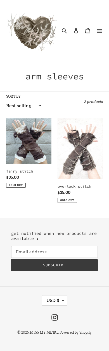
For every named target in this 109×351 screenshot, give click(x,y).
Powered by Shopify (76, 332)
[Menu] (99, 30)
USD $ (52, 300)
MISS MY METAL (44, 332)
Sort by (13, 96)
